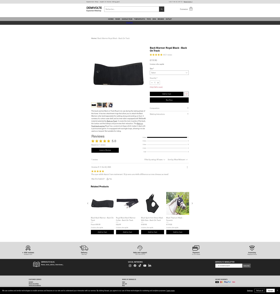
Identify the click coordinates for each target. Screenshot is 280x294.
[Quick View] (102, 203)
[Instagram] (130, 265)
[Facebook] (135, 265)
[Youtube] (144, 265)
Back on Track (112, 121)
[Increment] (158, 83)
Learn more (170, 290)
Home (93, 38)
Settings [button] (250, 290)
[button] (190, 8)
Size (152, 68)
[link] (161, 55)
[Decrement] (151, 83)
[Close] (277, 290)
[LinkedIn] (149, 265)
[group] (140, 213)
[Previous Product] (87, 203)
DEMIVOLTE (94, 7)
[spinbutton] (155, 83)
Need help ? (188, 2)
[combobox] (169, 73)
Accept (270, 290)
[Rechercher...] (161, 9)
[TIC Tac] (140, 265)
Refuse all (259, 290)
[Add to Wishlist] (186, 94)
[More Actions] (187, 167)
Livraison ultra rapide (157, 64)
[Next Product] (192, 203)
